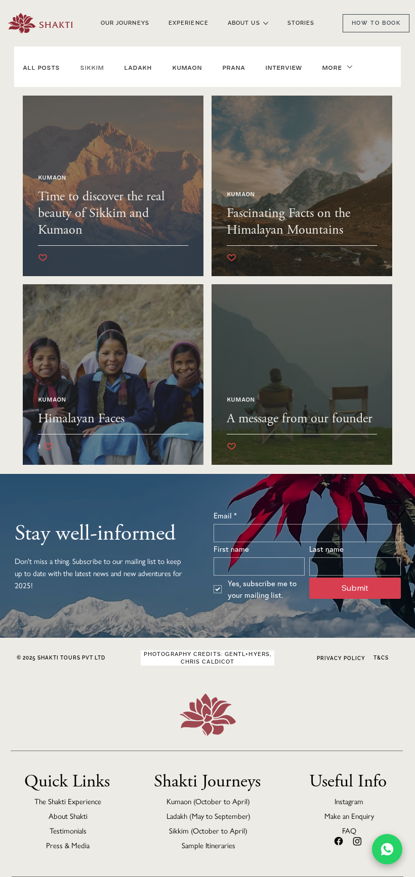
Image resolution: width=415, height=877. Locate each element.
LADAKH (138, 66)
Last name (326, 548)
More (332, 66)
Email (225, 515)
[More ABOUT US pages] (265, 23)
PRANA (233, 66)
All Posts (41, 66)
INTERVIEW (283, 66)
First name (231, 548)
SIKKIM (92, 66)
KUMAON (187, 66)
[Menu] (412, 35)
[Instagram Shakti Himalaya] (357, 841)
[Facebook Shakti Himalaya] (338, 841)
